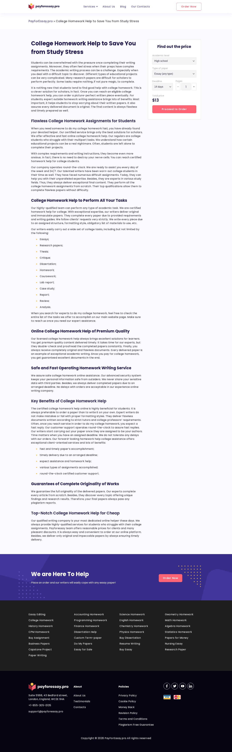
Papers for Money (176, 638)
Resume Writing (129, 643)
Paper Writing (38, 655)
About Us (79, 695)
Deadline (157, 81)
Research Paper (175, 649)
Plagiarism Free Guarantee (136, 725)
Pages (179, 81)
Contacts (80, 707)
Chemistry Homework (133, 626)
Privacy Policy (128, 695)
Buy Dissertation (130, 638)
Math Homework (176, 620)
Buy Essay (125, 649)
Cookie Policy (127, 701)
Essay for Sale (83, 649)
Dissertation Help (85, 632)
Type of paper (160, 68)
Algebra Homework (177, 626)
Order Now (188, 6)
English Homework (131, 620)
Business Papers (39, 643)
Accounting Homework (89, 614)
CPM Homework (39, 632)
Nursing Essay (174, 643)
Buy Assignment (39, 638)
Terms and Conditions (133, 719)
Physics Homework (131, 632)
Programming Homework (90, 620)
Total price (158, 95)
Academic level (160, 55)
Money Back (126, 707)
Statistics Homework (178, 632)
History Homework (41, 626)
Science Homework (132, 614)
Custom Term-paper (88, 638)
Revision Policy (128, 713)
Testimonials (82, 701)
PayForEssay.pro (41, 21)
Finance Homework (86, 626)
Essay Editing (37, 614)
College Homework (41, 620)
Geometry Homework (179, 614)
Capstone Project (40, 649)
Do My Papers (83, 643)
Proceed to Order (174, 109)
